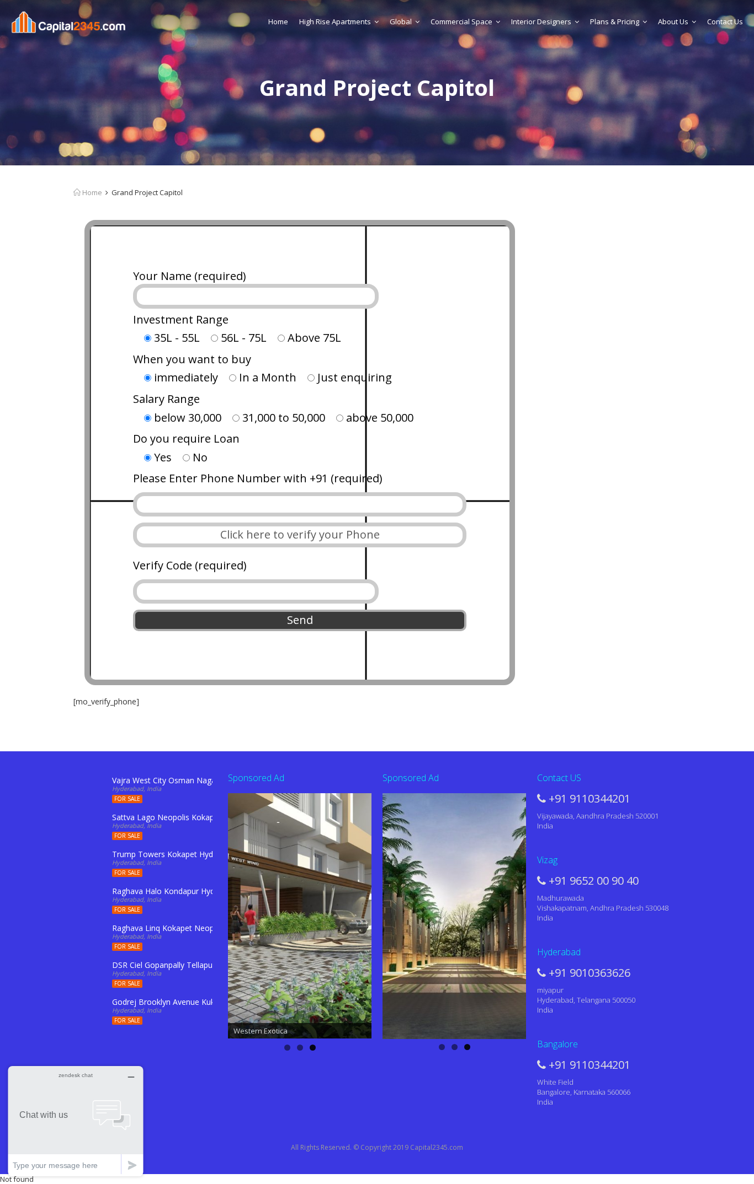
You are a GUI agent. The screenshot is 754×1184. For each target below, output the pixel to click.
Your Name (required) (189, 275)
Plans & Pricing (614, 21)
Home (278, 21)
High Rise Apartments (335, 21)
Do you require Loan (186, 438)
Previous (208, 913)
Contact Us (725, 21)
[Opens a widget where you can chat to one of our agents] (75, 1121)
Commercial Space (461, 21)
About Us (673, 21)
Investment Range (181, 319)
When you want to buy (192, 359)
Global (401, 21)
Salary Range (166, 398)
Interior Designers (541, 21)
